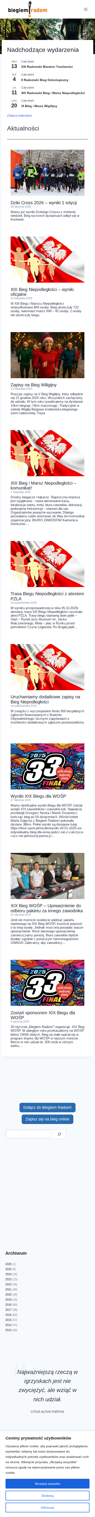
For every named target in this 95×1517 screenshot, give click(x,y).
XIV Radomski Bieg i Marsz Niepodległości (53, 93)
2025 (8, 1269)
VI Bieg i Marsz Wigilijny (39, 106)
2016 (8, 1315)
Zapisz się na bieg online (47, 1119)
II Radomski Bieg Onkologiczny (44, 80)
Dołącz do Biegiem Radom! (47, 1107)
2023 (8, 1279)
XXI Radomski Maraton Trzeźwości (47, 66)
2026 (8, 1264)
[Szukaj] (59, 1134)
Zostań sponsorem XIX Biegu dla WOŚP (43, 1015)
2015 (8, 1320)
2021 (8, 1289)
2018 (8, 1304)
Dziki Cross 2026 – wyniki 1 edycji (44, 202)
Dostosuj (48, 1495)
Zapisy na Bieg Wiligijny (34, 384)
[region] (47, 1474)
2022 (8, 1284)
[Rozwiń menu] (86, 9)
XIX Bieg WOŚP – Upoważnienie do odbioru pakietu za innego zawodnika (47, 908)
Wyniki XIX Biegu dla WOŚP (38, 796)
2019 (8, 1299)
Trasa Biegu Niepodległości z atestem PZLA (47, 596)
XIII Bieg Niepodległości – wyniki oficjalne (42, 292)
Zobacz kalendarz (19, 115)
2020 (8, 1294)
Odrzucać (47, 1507)
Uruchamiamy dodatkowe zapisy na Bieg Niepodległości (45, 699)
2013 (8, 1330)
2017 (8, 1309)
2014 (8, 1325)
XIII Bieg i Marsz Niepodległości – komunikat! (43, 485)
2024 (8, 1274)
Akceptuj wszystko (47, 1483)
